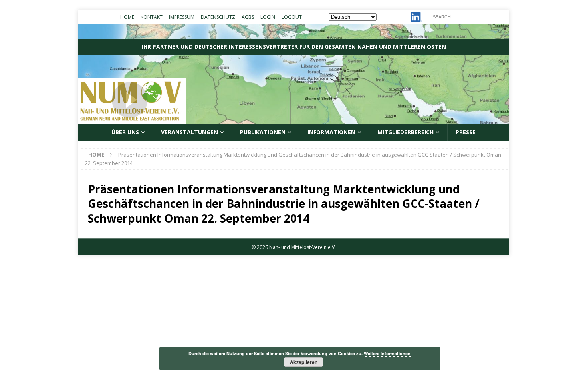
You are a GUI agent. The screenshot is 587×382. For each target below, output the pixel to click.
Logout (292, 17)
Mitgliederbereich (405, 132)
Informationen (331, 132)
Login (267, 17)
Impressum (181, 17)
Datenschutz (218, 17)
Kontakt (152, 17)
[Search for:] (468, 16)
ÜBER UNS (125, 132)
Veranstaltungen (189, 132)
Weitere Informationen (387, 353)
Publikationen (263, 132)
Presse (466, 132)
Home (127, 17)
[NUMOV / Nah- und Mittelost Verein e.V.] (293, 119)
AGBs (248, 17)
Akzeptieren (303, 362)
